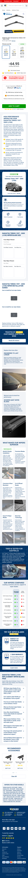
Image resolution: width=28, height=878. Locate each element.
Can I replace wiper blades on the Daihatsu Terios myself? (12, 697)
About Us (4, 849)
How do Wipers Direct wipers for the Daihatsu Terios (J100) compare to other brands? (13, 739)
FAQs (3, 855)
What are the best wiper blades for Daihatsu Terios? (12, 708)
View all (14, 776)
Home (3, 10)
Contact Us (4, 852)
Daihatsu (8, 10)
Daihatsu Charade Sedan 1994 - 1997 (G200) (14, 792)
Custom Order (5, 854)
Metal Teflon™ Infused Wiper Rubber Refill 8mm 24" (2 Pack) (20, 763)
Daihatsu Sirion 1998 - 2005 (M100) (15, 800)
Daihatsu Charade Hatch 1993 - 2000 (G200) (12, 801)
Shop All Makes (5, 857)
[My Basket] (26, 6)
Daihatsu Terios (15, 10)
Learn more (6, 208)
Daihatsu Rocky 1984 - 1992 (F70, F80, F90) (12, 793)
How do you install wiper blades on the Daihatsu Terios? (13, 702)
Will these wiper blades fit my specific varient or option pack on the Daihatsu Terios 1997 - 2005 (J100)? (12, 690)
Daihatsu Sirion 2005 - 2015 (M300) (14, 796)
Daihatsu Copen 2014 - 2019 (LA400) (10, 787)
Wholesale (4, 858)
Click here (13, 40)
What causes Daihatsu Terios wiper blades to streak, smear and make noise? (12, 720)
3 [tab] (16, 772)
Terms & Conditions (21, 858)
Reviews (19, 857)
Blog (3, 850)
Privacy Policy (20, 855)
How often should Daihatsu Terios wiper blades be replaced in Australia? (13, 713)
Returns (19, 852)
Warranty (19, 854)
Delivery (19, 849)
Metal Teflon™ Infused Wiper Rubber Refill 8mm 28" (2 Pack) (8, 763)
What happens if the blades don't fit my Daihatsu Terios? (13, 726)
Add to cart (14, 106)
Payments (19, 850)
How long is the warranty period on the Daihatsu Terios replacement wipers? (13, 732)
